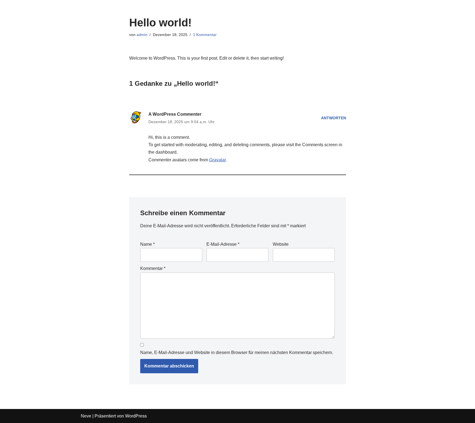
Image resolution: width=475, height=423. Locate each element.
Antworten (333, 118)
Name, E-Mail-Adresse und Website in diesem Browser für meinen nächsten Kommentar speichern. (236, 352)
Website (281, 244)
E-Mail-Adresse (222, 244)
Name (147, 244)
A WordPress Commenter (174, 114)
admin (142, 34)
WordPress (136, 416)
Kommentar (152, 268)
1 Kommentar (205, 34)
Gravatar (217, 159)
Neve (86, 416)
